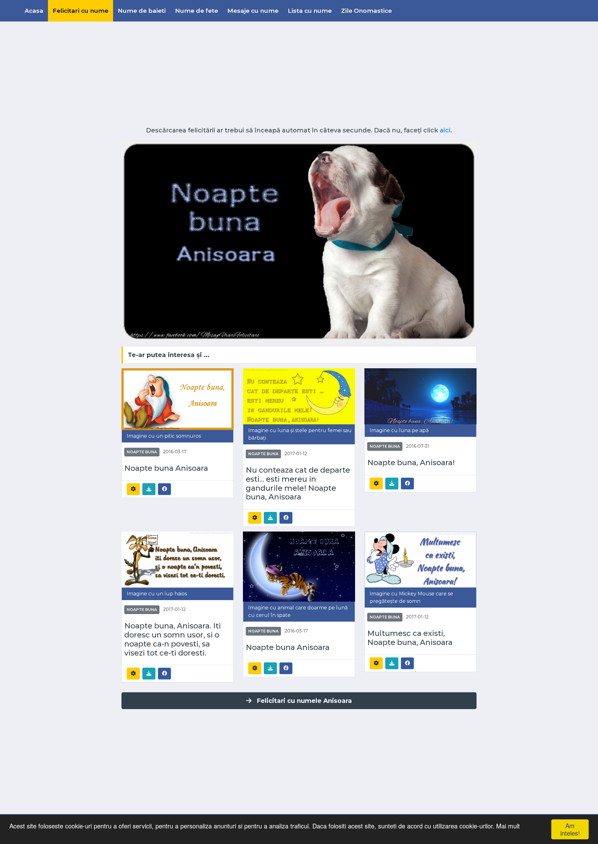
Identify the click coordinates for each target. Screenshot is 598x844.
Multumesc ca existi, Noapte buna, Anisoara (410, 638)
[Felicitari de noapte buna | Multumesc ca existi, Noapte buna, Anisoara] (420, 559)
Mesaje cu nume (252, 10)
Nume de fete (196, 10)
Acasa (34, 10)
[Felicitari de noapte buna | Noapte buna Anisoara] (177, 399)
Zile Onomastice (366, 10)
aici (445, 130)
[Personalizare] (133, 489)
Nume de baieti (142, 10)
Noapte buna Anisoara (166, 468)
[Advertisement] (299, 71)
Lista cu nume (310, 10)
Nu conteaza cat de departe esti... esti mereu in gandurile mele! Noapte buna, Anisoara (298, 483)
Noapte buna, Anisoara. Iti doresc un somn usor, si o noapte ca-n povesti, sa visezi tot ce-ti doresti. (172, 639)
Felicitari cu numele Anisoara (304, 700)
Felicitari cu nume (80, 10)
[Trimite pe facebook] (164, 488)
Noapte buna (142, 452)
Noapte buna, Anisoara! (411, 462)
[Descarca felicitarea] (148, 489)
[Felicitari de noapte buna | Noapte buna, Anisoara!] (420, 396)
